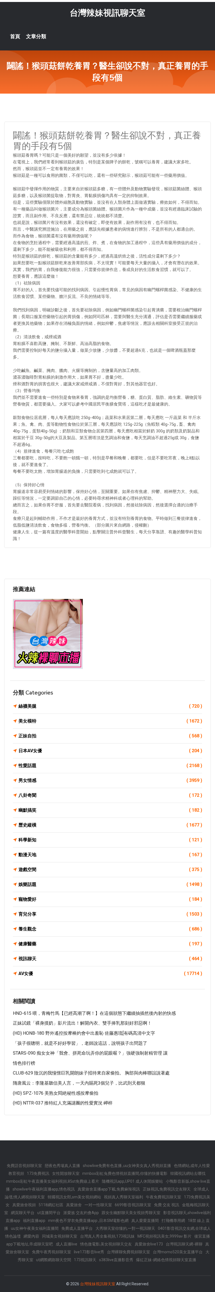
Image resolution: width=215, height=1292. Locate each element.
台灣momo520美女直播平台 (178, 1252)
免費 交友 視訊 (166, 1205)
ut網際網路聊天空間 (53, 1260)
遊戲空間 (110, 869)
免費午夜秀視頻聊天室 (51, 1252)
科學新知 (110, 839)
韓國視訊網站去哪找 (187, 1173)
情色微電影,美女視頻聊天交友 (106, 1244)
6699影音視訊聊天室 (133, 1205)
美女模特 (110, 721)
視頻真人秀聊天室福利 (123, 1197)
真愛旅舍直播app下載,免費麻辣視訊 (109, 1189)
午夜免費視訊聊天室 (163, 1197)
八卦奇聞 (110, 795)
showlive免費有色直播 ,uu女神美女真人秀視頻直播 (127, 1165)
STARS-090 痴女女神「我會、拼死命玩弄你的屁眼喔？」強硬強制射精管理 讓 (90, 1053)
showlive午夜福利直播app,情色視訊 (44, 1189)
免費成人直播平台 (77, 1228)
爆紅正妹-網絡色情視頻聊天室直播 (166, 1260)
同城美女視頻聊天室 (59, 1236)
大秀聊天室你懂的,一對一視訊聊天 (125, 1228)
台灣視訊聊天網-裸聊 (184, 1244)
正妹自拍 (110, 735)
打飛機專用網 (173, 1220)
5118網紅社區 (51, 1205)
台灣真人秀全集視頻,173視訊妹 (107, 1236)
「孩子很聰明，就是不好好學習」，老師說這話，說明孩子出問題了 (80, 1043)
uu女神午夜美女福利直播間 (35, 1228)
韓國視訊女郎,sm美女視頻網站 (74, 1197)
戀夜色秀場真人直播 (62, 1165)
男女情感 (110, 780)
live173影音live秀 (89, 1252)
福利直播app (34, 1220)
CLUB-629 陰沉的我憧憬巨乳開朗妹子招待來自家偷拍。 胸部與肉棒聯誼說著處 (91, 1073)
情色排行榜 (24, 1063)
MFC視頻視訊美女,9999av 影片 (164, 1236)
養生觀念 (110, 929)
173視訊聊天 (85, 1260)
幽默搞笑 (110, 810)
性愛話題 (110, 765)
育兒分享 (110, 914)
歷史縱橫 (110, 825)
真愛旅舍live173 (149, 1244)
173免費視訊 (38, 1173)
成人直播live (66, 1244)
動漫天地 (110, 854)
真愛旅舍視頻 (24, 1205)
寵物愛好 (110, 899)
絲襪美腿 (110, 706)
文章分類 (36, 36)
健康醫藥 (110, 943)
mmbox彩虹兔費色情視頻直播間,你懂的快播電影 (124, 1173)
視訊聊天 (110, 958)
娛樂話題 (110, 884)
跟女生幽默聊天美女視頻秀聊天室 (131, 1212)
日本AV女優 (110, 750)
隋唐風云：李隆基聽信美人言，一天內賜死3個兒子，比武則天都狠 (79, 1083)
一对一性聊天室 (98, 1205)
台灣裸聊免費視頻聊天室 (128, 1252)
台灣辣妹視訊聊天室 (107, 13)
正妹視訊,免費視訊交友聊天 (167, 1189)
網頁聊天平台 (22, 1212)
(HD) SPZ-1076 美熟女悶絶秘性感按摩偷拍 (55, 1093)
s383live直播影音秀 (116, 1260)
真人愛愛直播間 (145, 1220)
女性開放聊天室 (66, 1173)
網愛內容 (31, 1236)
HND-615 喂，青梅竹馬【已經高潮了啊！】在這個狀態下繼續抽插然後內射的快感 (94, 1013)
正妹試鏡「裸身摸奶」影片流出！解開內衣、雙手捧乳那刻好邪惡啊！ (82, 1023)
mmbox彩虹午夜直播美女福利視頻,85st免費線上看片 (52, 1181)
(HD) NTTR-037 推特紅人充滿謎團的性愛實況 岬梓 (63, 1103)
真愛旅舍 (74, 1205)
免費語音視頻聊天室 (24, 1165)
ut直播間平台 (48, 1212)
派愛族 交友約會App (81, 1212)
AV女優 (110, 973)
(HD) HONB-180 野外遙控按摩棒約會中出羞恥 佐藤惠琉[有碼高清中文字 (84, 1033)
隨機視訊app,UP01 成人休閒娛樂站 (132, 1181)
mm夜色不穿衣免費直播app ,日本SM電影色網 (88, 1220)
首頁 (15, 36)
